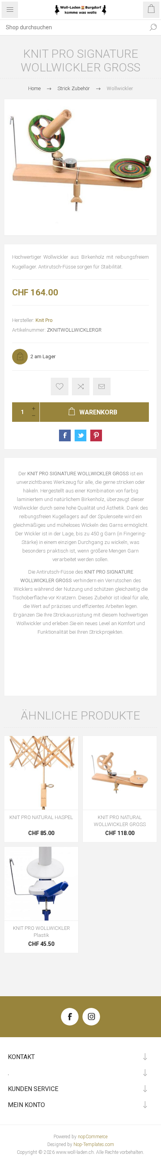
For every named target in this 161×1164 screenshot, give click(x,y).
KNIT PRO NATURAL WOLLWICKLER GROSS (120, 820)
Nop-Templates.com (93, 1144)
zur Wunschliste (59, 386)
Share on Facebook (65, 435)
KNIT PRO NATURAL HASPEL (41, 817)
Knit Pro (44, 320)
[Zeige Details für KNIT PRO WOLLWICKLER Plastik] (41, 884)
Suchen (153, 27)
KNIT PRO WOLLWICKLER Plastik (41, 931)
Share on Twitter (80, 435)
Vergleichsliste (80, 386)
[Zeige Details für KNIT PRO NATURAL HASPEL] (41, 773)
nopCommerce (92, 1136)
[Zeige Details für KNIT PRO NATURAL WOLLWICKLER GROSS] (120, 773)
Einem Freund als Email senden (102, 386)
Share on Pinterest (96, 435)
